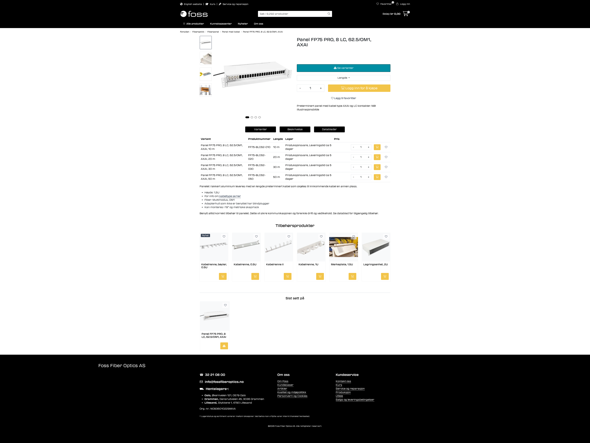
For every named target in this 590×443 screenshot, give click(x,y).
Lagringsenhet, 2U (375, 264)
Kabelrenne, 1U (308, 264)
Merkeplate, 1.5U (342, 264)
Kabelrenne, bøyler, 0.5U (214, 266)
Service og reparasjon (235, 4)
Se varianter (345, 68)
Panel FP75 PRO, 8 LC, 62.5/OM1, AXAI (214, 335)
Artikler (282, 388)
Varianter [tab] (260, 129)
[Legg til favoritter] (386, 147)
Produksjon (343, 392)
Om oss (258, 23)
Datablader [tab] (329, 129)
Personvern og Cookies (292, 396)
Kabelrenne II (275, 264)
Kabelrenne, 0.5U (245, 264)
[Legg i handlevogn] (224, 345)
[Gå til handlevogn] (405, 14)
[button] (247, 117)
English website (193, 4)
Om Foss (282, 381)
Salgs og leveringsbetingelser (355, 399)
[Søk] (329, 14)
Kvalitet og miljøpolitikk (291, 392)
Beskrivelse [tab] (295, 129)
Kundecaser (285, 385)
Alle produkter (194, 23)
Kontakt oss (343, 381)
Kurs (212, 4)
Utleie (339, 396)
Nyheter (243, 23)
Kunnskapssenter (221, 23)
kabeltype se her (230, 196)
